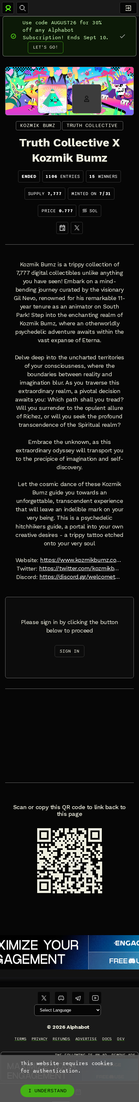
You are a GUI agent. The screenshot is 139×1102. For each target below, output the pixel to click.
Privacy (40, 1039)
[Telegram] (78, 998)
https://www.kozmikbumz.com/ (81, 560)
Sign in (69, 651)
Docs (107, 1039)
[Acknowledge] (122, 36)
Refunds (61, 1039)
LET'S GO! (45, 47)
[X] (77, 228)
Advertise (86, 1039)
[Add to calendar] (62, 228)
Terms (21, 1039)
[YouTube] (95, 998)
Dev (120, 1039)
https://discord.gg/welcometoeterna (81, 577)
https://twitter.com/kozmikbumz (81, 568)
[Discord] (61, 998)
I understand (47, 1090)
